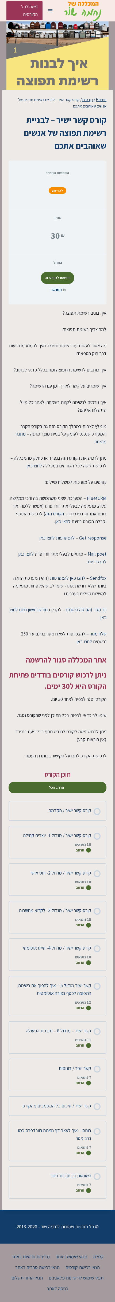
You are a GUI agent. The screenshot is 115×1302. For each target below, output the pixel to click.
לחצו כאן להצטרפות (67, 578)
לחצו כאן (84, 641)
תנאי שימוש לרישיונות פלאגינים (76, 1278)
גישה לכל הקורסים (29, 10)
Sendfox (98, 578)
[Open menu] (50, 10)
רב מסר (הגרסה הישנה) (86, 610)
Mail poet (97, 554)
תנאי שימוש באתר (71, 1256)
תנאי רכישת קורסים (83, 1267)
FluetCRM (96, 498)
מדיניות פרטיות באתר (30, 1256)
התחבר (56, 289)
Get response (92, 538)
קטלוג (98, 1256)
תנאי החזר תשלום (27, 1278)
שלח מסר (98, 634)
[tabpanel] (57, 534)
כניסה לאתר (57, 1288)
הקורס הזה (54, 514)
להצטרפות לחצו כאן (57, 538)
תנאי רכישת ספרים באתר (37, 1267)
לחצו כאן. (33, 466)
